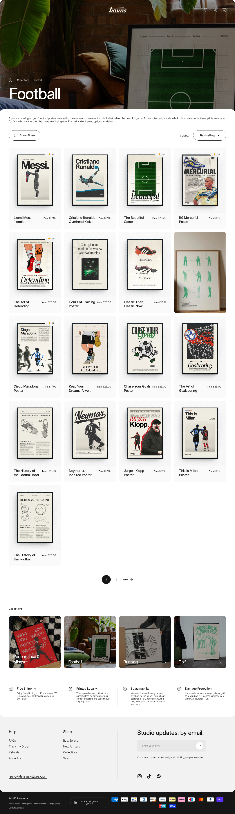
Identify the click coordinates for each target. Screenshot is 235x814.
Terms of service (40, 804)
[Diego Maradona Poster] (35, 348)
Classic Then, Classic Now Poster (134, 306)
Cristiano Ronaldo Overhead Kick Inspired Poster (82, 222)
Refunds (14, 752)
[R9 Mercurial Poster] (200, 180)
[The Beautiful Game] (145, 180)
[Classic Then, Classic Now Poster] (145, 264)
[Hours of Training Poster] (90, 264)
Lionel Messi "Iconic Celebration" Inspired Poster (25, 224)
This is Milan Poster (188, 473)
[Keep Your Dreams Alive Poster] (90, 348)
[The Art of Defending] (35, 264)
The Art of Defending (21, 304)
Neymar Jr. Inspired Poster (80, 473)
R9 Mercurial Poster (188, 220)
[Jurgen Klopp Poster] (145, 433)
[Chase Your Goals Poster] (145, 348)
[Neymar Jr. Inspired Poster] (90, 433)
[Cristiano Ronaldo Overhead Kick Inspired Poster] (90, 180)
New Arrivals (71, 746)
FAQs (12, 740)
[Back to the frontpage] (10, 80)
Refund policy (14, 804)
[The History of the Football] (35, 517)
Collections (23, 80)
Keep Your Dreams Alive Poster (79, 390)
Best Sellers (70, 740)
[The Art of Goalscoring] (200, 348)
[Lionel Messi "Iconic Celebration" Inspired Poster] (35, 180)
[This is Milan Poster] (200, 433)
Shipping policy (54, 804)
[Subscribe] (199, 746)
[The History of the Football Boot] (35, 433)
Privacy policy (26, 804)
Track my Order (19, 746)
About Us (15, 758)
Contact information (16, 808)
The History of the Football (24, 557)
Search (67, 758)
